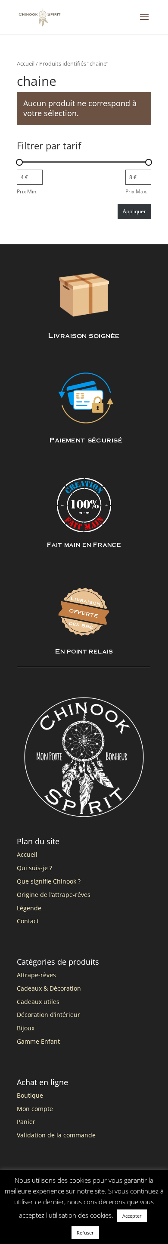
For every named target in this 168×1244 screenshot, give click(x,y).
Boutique (30, 1095)
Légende (29, 908)
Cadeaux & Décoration (49, 988)
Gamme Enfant (38, 1041)
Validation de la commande (56, 1135)
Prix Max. (136, 191)
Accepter (132, 1215)
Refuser (85, 1232)
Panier (26, 1122)
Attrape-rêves (36, 975)
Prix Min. (27, 191)
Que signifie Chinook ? (49, 881)
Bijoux (25, 1028)
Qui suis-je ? (34, 868)
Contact (28, 921)
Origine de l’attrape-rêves (53, 894)
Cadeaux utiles (38, 1002)
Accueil (25, 63)
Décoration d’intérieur (48, 1014)
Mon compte (35, 1109)
